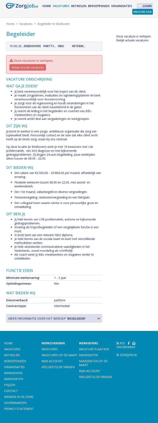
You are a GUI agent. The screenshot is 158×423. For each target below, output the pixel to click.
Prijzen (9, 385)
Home (46, 6)
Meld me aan (143, 12)
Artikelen (78, 6)
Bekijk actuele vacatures (28, 67)
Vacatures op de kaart (60, 355)
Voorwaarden (15, 403)
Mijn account (52, 361)
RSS (122, 343)
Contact (11, 391)
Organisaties (121, 6)
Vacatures (61, 6)
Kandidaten (13, 379)
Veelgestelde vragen (58, 367)
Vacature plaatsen (94, 349)
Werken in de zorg (19, 397)
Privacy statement (19, 409)
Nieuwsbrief (126, 347)
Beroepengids (98, 6)
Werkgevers (13, 373)
